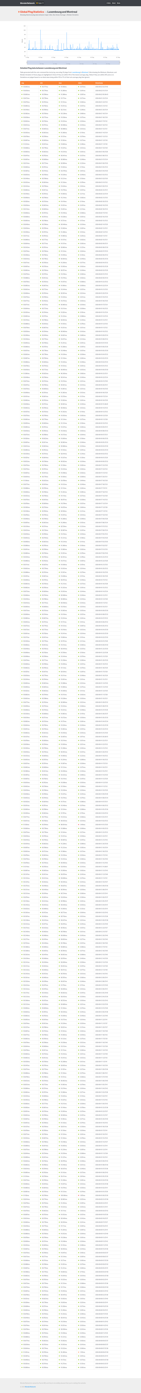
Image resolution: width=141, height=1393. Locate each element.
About (114, 3)
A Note (109, 3)
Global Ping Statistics (32, 11)
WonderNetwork (27, 3)
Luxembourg (76, 72)
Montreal (85, 72)
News (118, 3)
